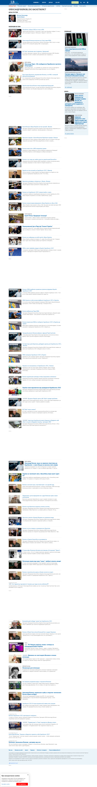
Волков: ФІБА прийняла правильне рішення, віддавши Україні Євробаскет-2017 (39, 290)
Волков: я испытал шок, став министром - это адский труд (38, 485)
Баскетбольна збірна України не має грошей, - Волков (37, 127)
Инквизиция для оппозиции (31, 668)
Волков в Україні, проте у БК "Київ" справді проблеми (40, 398)
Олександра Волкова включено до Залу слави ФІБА (36, 40)
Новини (35, 2)
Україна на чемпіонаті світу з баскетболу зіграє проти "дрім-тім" (41, 474)
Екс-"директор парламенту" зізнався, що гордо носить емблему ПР (28, 584)
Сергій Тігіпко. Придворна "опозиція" (36, 216)
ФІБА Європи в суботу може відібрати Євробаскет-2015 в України (40, 300)
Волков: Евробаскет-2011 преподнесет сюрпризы (22, 715)
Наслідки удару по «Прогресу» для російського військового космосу (75, 75)
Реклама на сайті (19, 750)
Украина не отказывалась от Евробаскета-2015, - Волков (38, 366)
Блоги (44, 2)
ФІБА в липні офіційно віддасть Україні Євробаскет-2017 (38, 248)
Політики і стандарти (42, 750)
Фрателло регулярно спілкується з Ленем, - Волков (36, 181)
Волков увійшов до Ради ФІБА (30, 311)
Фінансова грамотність (34, 6)
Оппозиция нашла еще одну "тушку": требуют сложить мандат (41, 561)
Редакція (32, 750)
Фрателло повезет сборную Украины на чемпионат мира (38, 517)
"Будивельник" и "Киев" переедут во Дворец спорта (39, 722)
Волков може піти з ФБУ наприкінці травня (34, 148)
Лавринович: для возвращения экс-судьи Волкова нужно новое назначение (40, 496)
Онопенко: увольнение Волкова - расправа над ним (25, 742)
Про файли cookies (6, 784)
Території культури (67, 6)
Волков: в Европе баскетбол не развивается (34, 539)
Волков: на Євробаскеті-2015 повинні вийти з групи (36, 192)
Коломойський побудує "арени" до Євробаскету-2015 (37, 621)
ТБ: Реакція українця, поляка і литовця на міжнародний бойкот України (39, 645)
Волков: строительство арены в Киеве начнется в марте (37, 572)
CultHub (58, 6)
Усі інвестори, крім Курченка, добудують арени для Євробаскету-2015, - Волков (41, 344)
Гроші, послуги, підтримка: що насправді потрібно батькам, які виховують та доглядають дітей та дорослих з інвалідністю (75, 100)
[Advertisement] (28, 110)
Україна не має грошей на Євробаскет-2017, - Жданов (37, 170)
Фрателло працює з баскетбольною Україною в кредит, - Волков (40, 137)
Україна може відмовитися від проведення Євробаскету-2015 (41, 388)
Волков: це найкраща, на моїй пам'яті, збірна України (37, 237)
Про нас (10, 750)
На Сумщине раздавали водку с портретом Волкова (36, 681)
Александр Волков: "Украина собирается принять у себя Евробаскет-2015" (29, 734)
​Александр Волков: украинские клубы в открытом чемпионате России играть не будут (41, 693)
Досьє (51, 2)
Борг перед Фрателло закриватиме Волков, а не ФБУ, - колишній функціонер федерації (40, 75)
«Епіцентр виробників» (48, 6)
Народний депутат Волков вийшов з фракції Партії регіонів (38, 333)
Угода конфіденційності (54, 750)
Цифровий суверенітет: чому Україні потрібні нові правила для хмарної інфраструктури (81, 120)
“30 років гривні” (21, 6)
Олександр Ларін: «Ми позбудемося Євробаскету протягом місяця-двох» (43, 65)
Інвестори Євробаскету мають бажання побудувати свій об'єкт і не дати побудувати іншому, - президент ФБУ (40, 421)
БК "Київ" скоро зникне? (29, 409)
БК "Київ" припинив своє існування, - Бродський (35, 51)
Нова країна (82, 6)
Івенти (26, 750)
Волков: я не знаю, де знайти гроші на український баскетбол (39, 159)
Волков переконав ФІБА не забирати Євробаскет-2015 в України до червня (41, 322)
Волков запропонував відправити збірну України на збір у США (39, 203)
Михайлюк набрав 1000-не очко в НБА (33, 29)
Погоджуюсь (22, 784)
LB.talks (76, 6)
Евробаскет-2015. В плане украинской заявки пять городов (38, 703)
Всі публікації (68, 87)
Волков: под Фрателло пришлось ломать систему (35, 506)
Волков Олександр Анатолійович (22, 16)
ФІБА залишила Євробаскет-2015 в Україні (34, 355)
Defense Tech (12, 6)
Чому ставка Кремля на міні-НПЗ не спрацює (75, 50)
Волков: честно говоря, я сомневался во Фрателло (36, 528)
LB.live (57, 2)
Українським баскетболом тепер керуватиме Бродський (37, 85)
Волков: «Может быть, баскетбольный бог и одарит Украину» (39, 632)
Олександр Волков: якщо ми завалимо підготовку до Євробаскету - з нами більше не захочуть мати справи (41, 464)
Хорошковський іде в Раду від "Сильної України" (37, 226)
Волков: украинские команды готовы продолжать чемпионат (39, 377)
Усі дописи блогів (69, 133)
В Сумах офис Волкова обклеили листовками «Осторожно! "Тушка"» (41, 550)
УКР (84, 2)
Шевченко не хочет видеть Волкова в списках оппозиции (39, 656)
